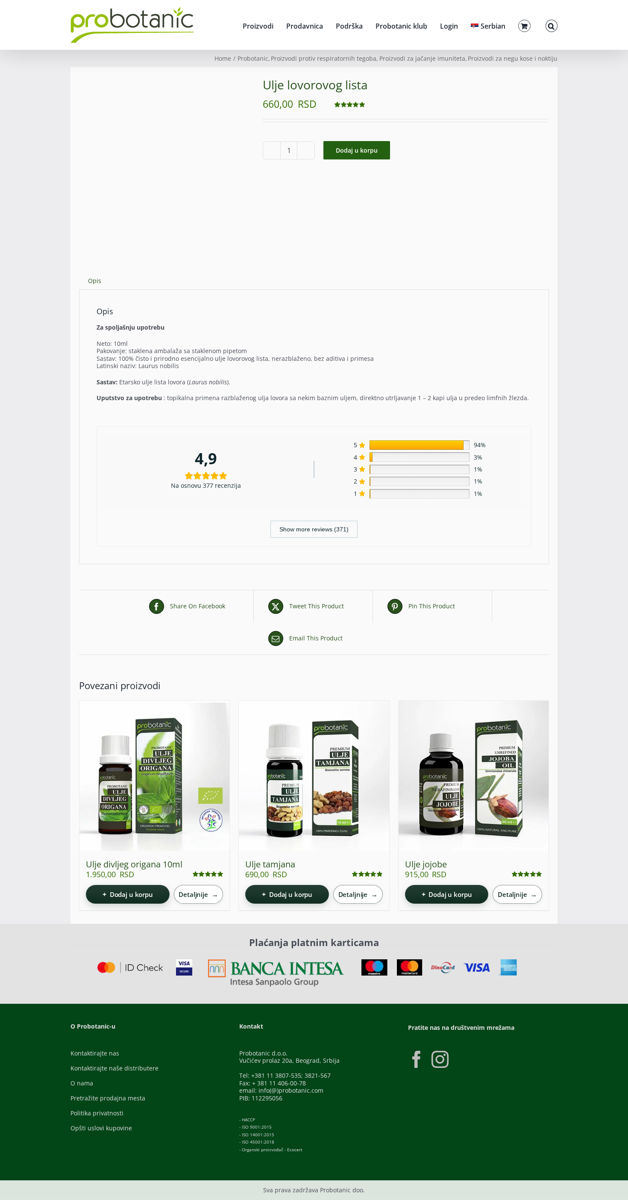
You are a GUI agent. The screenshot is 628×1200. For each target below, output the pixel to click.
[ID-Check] (130, 965)
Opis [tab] (94, 281)
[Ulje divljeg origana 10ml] (154, 776)
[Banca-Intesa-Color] (276, 962)
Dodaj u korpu (357, 150)
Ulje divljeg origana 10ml (134, 864)
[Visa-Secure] (184, 962)
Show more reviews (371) (314, 529)
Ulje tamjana (270, 864)
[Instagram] (440, 1059)
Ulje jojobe (426, 864)
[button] (552, 25)
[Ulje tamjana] (314, 776)
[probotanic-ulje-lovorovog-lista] (164, 161)
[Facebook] (416, 1059)
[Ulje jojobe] (474, 776)
